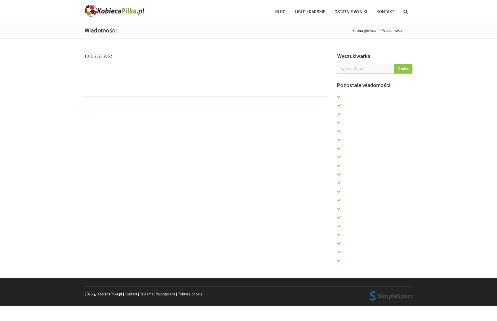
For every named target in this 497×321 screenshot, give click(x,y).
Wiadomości (392, 30)
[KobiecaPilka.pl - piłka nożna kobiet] (115, 11)
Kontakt (385, 11)
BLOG (280, 11)
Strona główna (364, 30)
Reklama (147, 294)
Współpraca (165, 294)
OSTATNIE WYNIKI (350, 11)
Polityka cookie (190, 294)
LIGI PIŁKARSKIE (310, 11)
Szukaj (403, 68)
